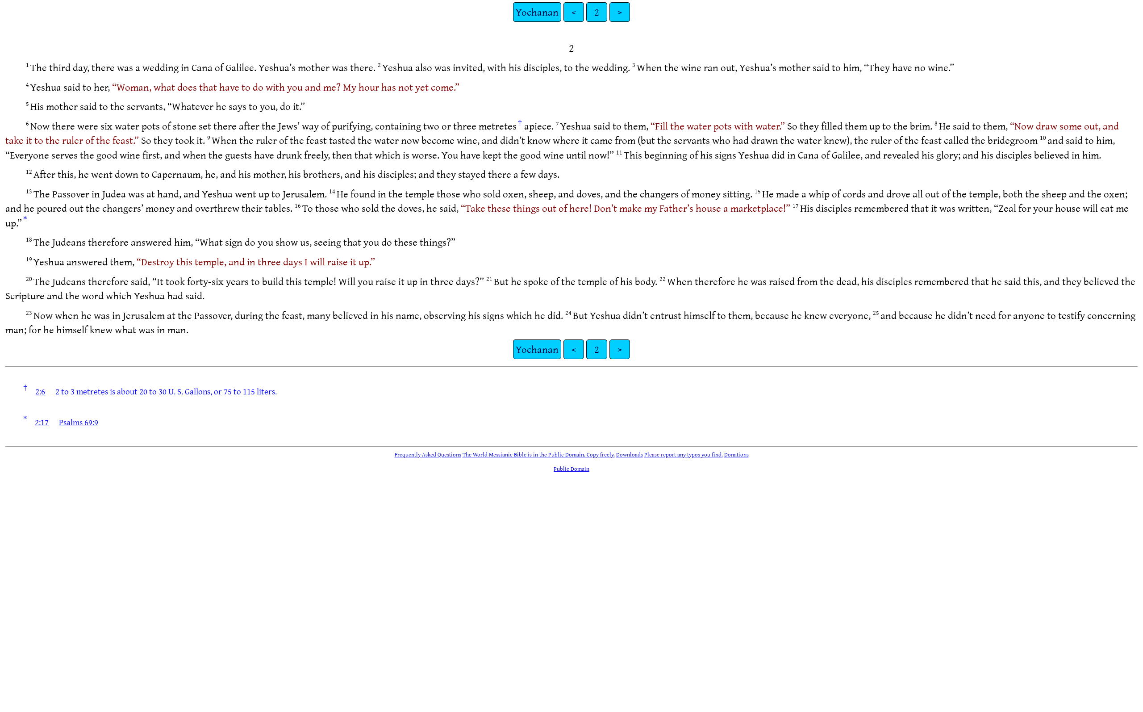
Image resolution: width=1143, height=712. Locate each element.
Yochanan (537, 11)
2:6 (40, 391)
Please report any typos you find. (683, 454)
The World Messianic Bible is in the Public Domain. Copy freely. (539, 454)
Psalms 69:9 (78, 422)
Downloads (629, 454)
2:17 (42, 422)
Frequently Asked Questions (428, 454)
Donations (736, 454)
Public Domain (571, 468)
